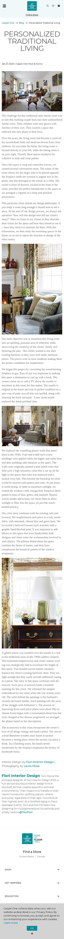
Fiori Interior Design (40, 762)
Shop (8, 869)
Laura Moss (31, 766)
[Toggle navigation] (4, 6)
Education (11, 896)
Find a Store (32, 15)
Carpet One (8, 23)
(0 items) (59, 6)
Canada (41, 856)
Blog (21, 23)
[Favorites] (53, 6)
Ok (31, 928)
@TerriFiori (25, 812)
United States (26, 856)
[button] (47, 6)
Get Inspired (13, 883)
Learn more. (11, 922)
